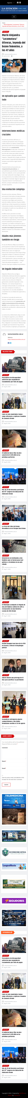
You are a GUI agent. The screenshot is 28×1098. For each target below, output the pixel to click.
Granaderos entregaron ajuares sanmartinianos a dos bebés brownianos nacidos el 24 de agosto (13, 721)
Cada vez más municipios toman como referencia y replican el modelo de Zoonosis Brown (14, 416)
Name (4, 761)
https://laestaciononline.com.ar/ (16, 339)
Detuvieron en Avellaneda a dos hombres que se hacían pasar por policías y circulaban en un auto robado (12, 561)
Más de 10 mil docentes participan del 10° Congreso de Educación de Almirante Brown (13, 492)
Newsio (10, 1095)
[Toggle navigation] (14, 16)
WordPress (22, 1093)
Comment (5, 748)
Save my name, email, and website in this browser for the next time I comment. (13, 778)
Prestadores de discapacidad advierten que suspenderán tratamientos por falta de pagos (12, 379)
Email (4, 768)
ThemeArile (17, 1095)
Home (3, 23)
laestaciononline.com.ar (11, 54)
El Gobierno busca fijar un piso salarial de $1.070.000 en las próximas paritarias (11, 455)
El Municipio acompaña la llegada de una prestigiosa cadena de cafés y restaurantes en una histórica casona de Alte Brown (13, 608)
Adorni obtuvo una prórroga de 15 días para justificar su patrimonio (13, 679)
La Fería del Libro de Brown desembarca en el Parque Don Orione (14, 527)
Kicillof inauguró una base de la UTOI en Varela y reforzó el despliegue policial (14, 645)
